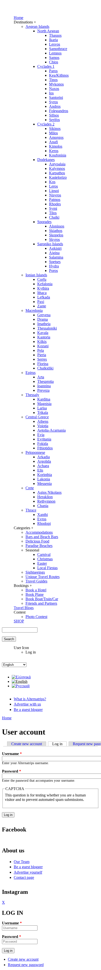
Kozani (43, 346)
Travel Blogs (24, 608)
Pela (40, 350)
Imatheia (43, 324)
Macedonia (34, 310)
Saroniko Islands (50, 244)
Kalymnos (57, 168)
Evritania (44, 439)
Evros (41, 519)
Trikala (42, 412)
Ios (51, 93)
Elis (40, 470)
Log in (59, 744)
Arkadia (43, 457)
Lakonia (43, 479)
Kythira (43, 288)
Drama (42, 319)
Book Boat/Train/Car (41, 599)
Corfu (41, 279)
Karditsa (43, 399)
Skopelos (56, 235)
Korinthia (44, 475)
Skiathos (55, 231)
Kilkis (42, 341)
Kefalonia (44, 284)
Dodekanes (46, 160)
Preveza (43, 390)
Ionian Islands (36, 275)
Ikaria (53, 40)
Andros (55, 106)
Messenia (44, 483)
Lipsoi (54, 191)
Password (11, 771)
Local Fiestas (47, 568)
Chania (42, 506)
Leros (53, 186)
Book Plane (34, 594)
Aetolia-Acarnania (51, 430)
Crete (29, 488)
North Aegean (48, 31)
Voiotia (42, 426)
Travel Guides (36, 581)
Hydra (54, 266)
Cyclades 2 (45, 124)
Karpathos (57, 173)
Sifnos (54, 115)
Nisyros (55, 195)
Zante (41, 306)
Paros (53, 71)
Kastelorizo (58, 177)
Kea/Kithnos (59, 75)
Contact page (24, 877)
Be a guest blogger (28, 709)
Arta (40, 377)
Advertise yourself (28, 872)
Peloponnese (35, 452)
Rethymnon (46, 501)
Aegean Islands (37, 26)
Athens (42, 421)
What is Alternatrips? (30, 699)
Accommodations (39, 532)
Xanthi (42, 514)
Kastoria (43, 337)
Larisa (42, 408)
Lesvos (54, 44)
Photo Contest (36, 617)
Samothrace (58, 49)
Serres (42, 359)
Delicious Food (37, 541)
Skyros (54, 239)
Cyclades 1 (45, 66)
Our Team (21, 862)
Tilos (53, 213)
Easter (42, 563)
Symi (53, 208)
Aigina (54, 253)
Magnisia (44, 404)
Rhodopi (44, 523)
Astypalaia (57, 164)
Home (18, 18)
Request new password (26, 965)
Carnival (43, 554)
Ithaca (42, 293)
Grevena (43, 315)
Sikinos (55, 128)
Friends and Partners (41, 603)
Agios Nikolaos (49, 492)
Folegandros (58, 111)
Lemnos (55, 53)
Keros (53, 151)
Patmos (54, 199)
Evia (40, 435)
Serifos (54, 120)
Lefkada (43, 297)
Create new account (26, 744)
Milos (53, 133)
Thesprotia (45, 381)
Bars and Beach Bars (41, 537)
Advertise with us (27, 704)
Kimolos (55, 146)
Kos (52, 182)
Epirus (30, 372)
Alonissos (56, 226)
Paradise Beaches (38, 546)
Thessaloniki (47, 328)
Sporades (44, 222)
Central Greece (37, 417)
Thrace (30, 510)
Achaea (43, 466)
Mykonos (56, 84)
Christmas (45, 559)
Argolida (44, 461)
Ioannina (44, 386)
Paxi (40, 302)
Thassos (55, 35)
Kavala (42, 333)
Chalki (54, 217)
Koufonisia (57, 155)
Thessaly (32, 395)
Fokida (42, 443)
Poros (53, 270)
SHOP (19, 621)
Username (12, 754)
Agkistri (55, 248)
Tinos (53, 80)
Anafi (53, 142)
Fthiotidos (45, 448)
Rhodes (55, 204)
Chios (53, 62)
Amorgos (56, 137)
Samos (54, 57)
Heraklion (45, 497)
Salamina (56, 257)
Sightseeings (35, 572)
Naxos (54, 89)
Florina (42, 364)
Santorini (56, 97)
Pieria (41, 355)
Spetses (55, 262)
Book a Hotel (35, 590)
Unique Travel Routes (42, 577)
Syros (53, 102)
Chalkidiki (45, 368)
